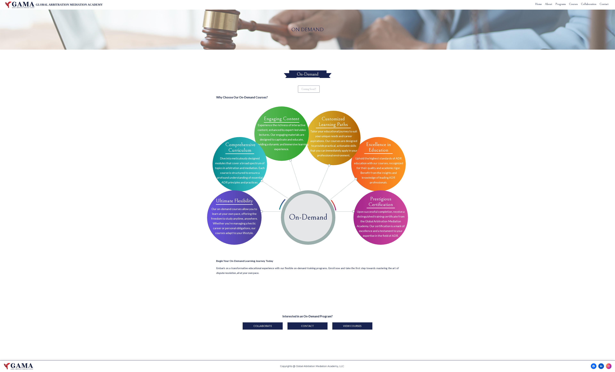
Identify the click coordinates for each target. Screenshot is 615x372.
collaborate (263, 325)
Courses (573, 4)
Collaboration (588, 4)
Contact (604, 4)
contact (307, 325)
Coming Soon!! (308, 89)
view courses (352, 325)
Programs (560, 4)
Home (538, 4)
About (548, 4)
